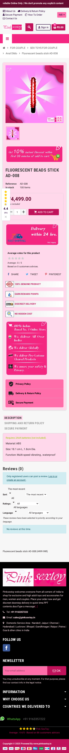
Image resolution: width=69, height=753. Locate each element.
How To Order (34, 14)
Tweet (34, 274)
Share (15, 274)
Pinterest (54, 274)
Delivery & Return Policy (32, 11)
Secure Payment (13, 14)
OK (58, 671)
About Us (10, 11)
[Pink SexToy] (12, 27)
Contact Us (11, 18)
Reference (11, 183)
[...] (36, 606)
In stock (10, 187)
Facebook (6, 647)
